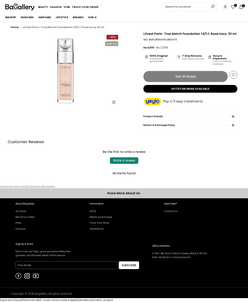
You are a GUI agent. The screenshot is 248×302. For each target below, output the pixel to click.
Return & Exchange (101, 217)
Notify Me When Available (190, 89)
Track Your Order (99, 222)
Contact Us (170, 211)
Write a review (124, 160)
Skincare (27, 17)
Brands (78, 17)
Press (19, 222)
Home (15, 27)
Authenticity (97, 228)
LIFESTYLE (62, 17)
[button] (177, 102)
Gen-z (92, 17)
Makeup (10, 17)
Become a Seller (25, 217)
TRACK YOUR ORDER (85, 7)
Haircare (44, 17)
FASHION (56, 7)
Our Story (21, 211)
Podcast (20, 228)
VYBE (67, 7)
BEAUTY (43, 7)
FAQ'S (93, 211)
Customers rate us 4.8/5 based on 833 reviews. (28, 186)
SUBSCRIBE (129, 265)
